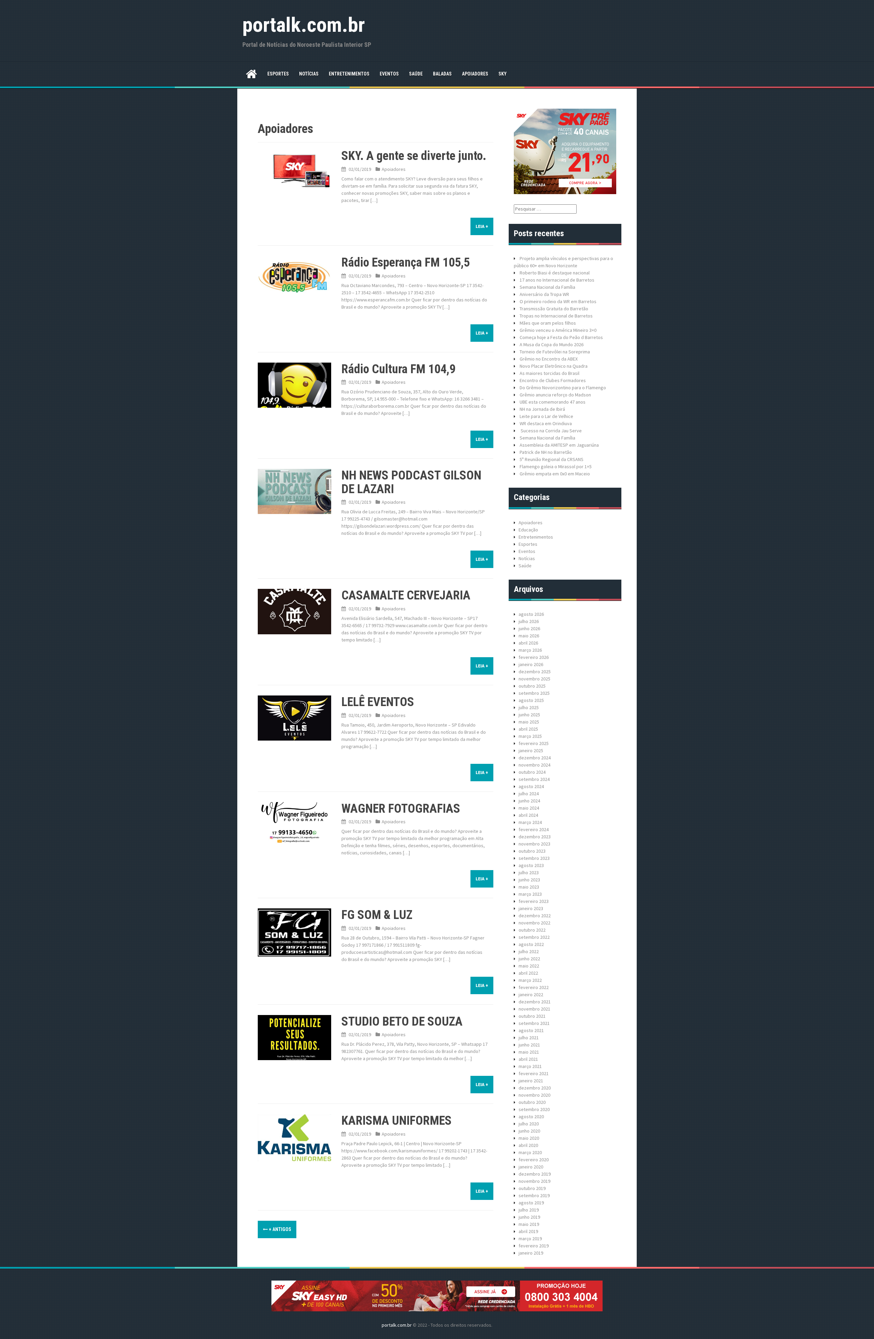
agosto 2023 (531, 865)
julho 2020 (529, 1124)
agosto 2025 (531, 700)
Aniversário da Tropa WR (544, 294)
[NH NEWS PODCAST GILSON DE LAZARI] (294, 491)
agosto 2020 (531, 1116)
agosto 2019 (531, 1203)
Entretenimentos (349, 74)
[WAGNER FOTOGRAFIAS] (294, 824)
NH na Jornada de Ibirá (542, 409)
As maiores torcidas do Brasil (549, 373)
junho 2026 (529, 628)
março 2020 (530, 1152)
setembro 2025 (534, 693)
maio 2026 (529, 636)
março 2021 (530, 1066)
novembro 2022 (534, 923)
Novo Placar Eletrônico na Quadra (554, 366)
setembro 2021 (534, 1023)
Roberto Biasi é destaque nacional (555, 273)
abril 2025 (528, 729)
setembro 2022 (534, 937)
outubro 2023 (532, 851)
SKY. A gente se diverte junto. (413, 156)
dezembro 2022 (535, 915)
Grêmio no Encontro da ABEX (549, 359)
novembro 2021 (534, 1009)
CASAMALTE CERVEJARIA (405, 595)
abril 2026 (528, 643)
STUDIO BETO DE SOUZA (402, 1021)
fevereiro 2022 (534, 987)
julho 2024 (529, 793)
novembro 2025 (534, 679)
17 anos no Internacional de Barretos (557, 280)
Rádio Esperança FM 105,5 (405, 262)
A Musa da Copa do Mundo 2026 (551, 344)
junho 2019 (529, 1217)
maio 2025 (529, 722)
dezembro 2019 (535, 1174)
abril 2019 (528, 1231)
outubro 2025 (532, 686)
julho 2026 (529, 621)
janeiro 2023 (531, 908)
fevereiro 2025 (534, 743)
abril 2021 (528, 1059)
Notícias (309, 74)
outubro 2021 (532, 1016)
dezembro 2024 (535, 758)
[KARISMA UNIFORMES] (294, 1137)
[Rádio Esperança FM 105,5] (294, 276)
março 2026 (530, 650)
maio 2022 (529, 966)
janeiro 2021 (531, 1081)
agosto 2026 (531, 614)
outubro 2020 (532, 1102)
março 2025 (530, 736)
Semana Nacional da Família (547, 287)
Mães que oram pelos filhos (548, 323)
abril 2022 (528, 973)
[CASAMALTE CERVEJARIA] (294, 611)
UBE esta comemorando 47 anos (553, 402)
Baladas (442, 74)
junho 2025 (529, 715)
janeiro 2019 (531, 1253)
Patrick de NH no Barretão (546, 452)
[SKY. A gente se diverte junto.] (294, 171)
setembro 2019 (534, 1195)
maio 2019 (529, 1224)
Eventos (389, 74)
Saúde (416, 74)
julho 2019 (529, 1210)
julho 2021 (529, 1037)
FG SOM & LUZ (376, 915)
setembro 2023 (534, 858)
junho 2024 (529, 801)
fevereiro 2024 (534, 829)
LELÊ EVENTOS (377, 702)
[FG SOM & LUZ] (294, 932)
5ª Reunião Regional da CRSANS (551, 459)
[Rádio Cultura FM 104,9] (294, 384)
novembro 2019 (534, 1181)
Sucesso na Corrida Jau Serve (551, 431)
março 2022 (530, 980)
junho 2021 (529, 1045)
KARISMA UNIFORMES (396, 1120)
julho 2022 (529, 951)
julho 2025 (529, 707)
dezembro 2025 (535, 671)
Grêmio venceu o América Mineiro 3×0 (558, 330)
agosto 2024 (531, 786)
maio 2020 (529, 1138)
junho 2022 (529, 959)
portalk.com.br (303, 25)
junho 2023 (529, 880)
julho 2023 (529, 872)
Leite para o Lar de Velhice (546, 416)
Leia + (482, 226)
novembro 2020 (534, 1095)
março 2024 (530, 822)
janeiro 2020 (531, 1167)
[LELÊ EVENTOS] (294, 718)
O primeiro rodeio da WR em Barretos (558, 301)
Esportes (278, 74)
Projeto (527, 258)
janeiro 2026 (531, 664)
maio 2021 (529, 1052)
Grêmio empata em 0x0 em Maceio (555, 474)
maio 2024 (529, 808)
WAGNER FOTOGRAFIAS (400, 808)
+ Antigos (279, 1229)
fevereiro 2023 (534, 901)
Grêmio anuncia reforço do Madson (555, 395)
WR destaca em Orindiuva (546, 423)
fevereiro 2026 (534, 657)
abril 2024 (528, 815)
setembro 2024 (534, 779)
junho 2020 (529, 1131)
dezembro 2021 (535, 1002)
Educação (528, 530)
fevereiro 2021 (534, 1073)
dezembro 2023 (535, 837)
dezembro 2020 (535, 1088)
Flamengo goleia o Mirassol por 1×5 (556, 466)
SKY (502, 74)
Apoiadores (475, 74)
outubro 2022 (532, 930)
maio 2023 (529, 887)
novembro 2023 (534, 844)
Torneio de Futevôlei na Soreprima (555, 352)
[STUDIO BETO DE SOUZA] (294, 1037)
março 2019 (530, 1238)
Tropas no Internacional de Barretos (556, 316)
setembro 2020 (534, 1109)
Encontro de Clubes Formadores (553, 380)
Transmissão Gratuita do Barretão (554, 309)
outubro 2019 (532, 1188)
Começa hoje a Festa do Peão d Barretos (561, 337)
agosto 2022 (531, 944)
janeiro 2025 (531, 750)
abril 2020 (528, 1145)
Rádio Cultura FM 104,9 (398, 369)
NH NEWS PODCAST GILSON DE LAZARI (411, 482)
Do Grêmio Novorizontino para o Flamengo (563, 387)
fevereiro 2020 (534, 1160)
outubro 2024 (532, 772)
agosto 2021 (531, 1030)
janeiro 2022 (531, 994)
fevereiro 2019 (534, 1246)
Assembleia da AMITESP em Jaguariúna (559, 445)
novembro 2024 (534, 765)
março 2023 (530, 894)
